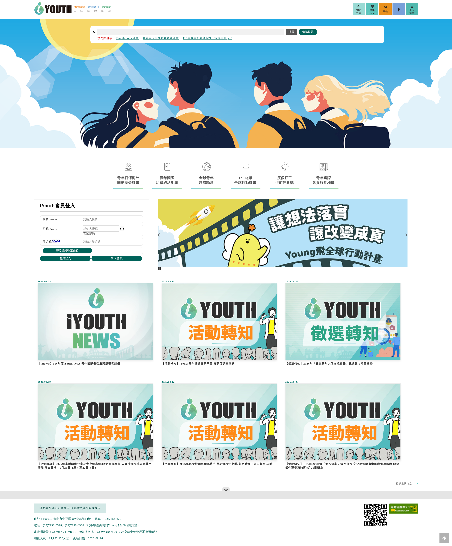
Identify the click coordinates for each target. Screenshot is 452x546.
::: (350, 4)
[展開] (226, 489)
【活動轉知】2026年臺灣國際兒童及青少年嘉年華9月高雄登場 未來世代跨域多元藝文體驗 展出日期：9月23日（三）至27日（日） (95, 465)
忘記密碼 (89, 233)
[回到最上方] (444, 538)
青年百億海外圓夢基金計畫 (161, 38)
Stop (159, 268)
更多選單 (412, 11)
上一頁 (164, 234)
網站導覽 (359, 11)
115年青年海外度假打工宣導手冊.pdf (207, 38)
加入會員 (117, 258)
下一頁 (401, 234)
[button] (122, 228)
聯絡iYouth (372, 11)
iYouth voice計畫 (127, 38)
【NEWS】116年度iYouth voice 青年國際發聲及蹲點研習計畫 (79, 363)
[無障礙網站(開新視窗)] (403, 508)
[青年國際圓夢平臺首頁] (73, 14)
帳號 (50, 219)
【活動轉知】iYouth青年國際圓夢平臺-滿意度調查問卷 (198, 363)
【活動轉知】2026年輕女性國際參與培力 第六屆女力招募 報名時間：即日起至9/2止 (217, 463)
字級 (385, 11)
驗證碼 (47, 241)
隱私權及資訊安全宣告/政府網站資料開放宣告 (70, 507)
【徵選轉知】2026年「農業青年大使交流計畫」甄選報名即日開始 (329, 363)
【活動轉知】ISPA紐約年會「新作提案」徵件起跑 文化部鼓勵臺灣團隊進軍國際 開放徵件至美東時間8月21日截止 (342, 465)
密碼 (50, 228)
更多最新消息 (404, 483)
